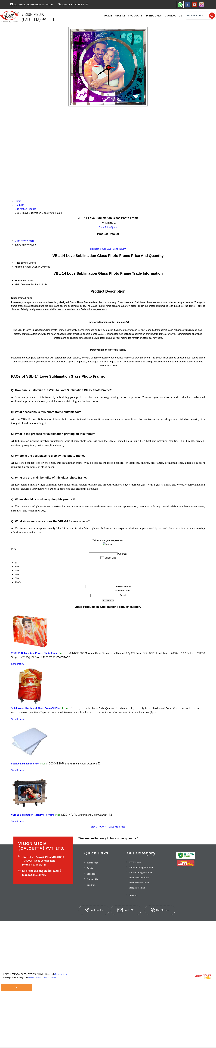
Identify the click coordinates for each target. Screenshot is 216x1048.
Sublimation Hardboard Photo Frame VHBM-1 (36, 708)
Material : (125, 653)
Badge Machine (137, 887)
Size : (53, 657)
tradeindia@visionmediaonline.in (33, 4)
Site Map (91, 885)
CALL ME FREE (116, 826)
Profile (120, 15)
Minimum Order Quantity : (100, 653)
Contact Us (173, 15)
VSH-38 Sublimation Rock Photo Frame (32, 814)
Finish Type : (171, 653)
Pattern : (196, 653)
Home (108, 15)
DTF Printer (135, 862)
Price (17, 262)
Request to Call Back (101, 248)
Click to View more (24, 240)
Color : (145, 653)
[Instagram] (201, 7)
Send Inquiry (119, 248)
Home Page (92, 862)
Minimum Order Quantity (27, 266)
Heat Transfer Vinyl (139, 877)
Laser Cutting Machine (140, 872)
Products (135, 15)
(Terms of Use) (60, 974)
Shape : (22, 657)
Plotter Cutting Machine (141, 867)
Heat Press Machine (139, 882)
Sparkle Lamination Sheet (25, 763)
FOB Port (20, 280)
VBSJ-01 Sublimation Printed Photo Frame (34, 653)
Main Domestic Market (26, 284)
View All (133, 895)
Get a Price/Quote (108, 227)
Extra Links (153, 15)
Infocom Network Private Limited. (42, 978)
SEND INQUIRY (99, 826)
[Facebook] (187, 7)
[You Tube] (194, 7)
